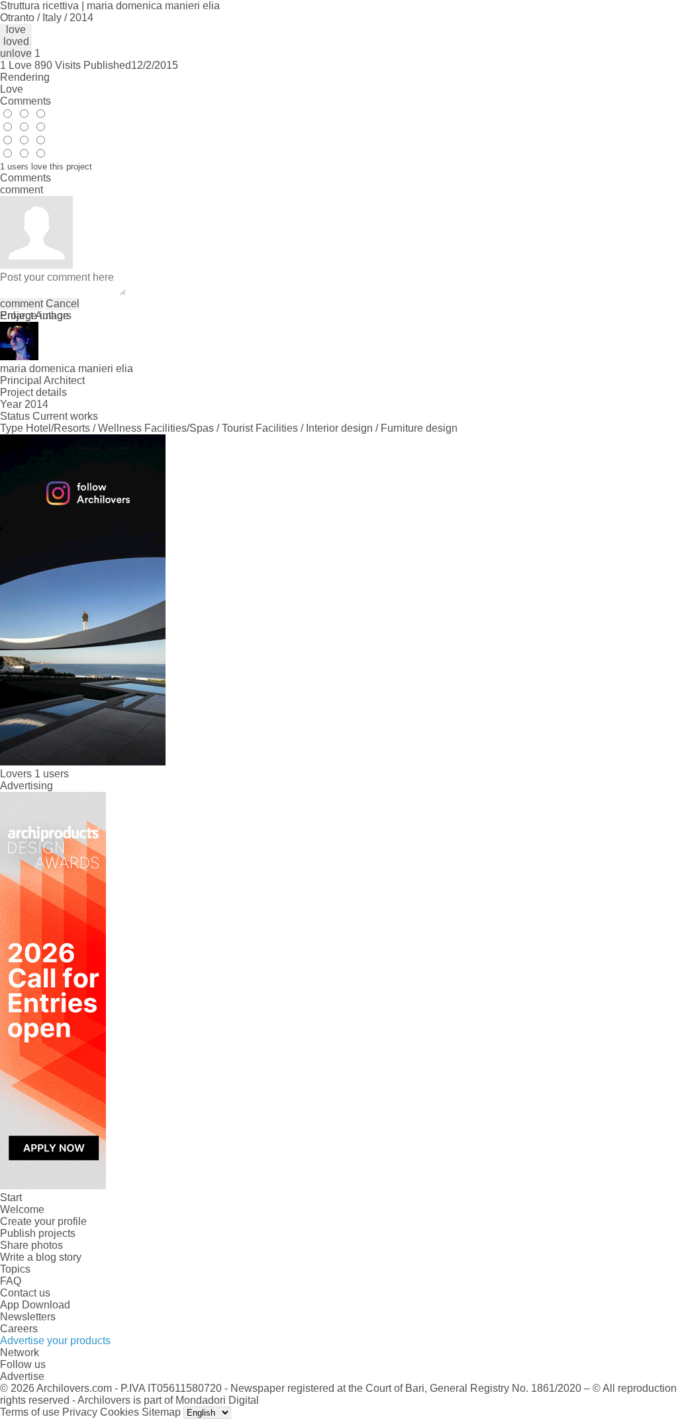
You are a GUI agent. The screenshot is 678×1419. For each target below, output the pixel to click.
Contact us (25, 1292)
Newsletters (28, 1316)
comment (21, 303)
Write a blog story (40, 1257)
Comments (25, 101)
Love (11, 89)
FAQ (10, 1281)
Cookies (119, 1412)
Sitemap (161, 1412)
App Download (35, 1304)
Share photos (31, 1245)
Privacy (79, 1412)
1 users (51, 773)
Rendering (25, 77)
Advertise (22, 1376)
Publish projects (37, 1233)
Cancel (62, 303)
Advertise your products (55, 1340)
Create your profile (43, 1221)
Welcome (22, 1209)
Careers (19, 1328)
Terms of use (30, 1412)
